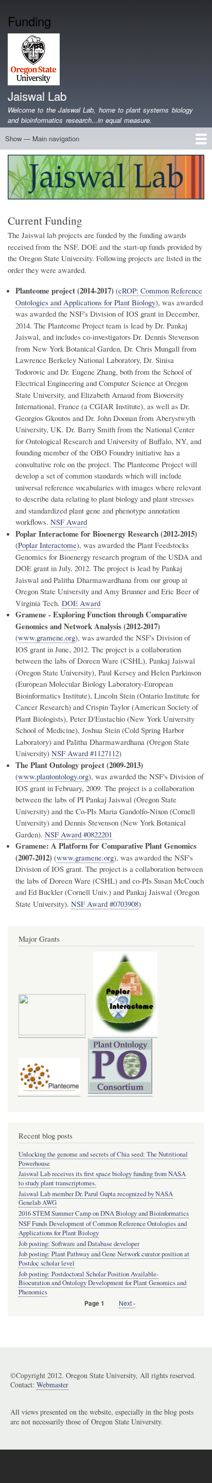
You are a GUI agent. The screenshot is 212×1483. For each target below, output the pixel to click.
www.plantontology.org (53, 776)
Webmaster (52, 1384)
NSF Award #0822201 (78, 834)
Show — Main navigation (42, 138)
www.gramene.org (46, 637)
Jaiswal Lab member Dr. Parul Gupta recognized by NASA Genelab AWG (96, 1198)
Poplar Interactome (47, 545)
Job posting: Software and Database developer (79, 1243)
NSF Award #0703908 (104, 904)
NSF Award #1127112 (85, 753)
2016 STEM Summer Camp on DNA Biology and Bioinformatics (104, 1213)
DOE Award (81, 603)
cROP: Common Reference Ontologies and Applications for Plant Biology (108, 296)
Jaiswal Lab (37, 95)
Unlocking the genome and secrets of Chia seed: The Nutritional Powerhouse (103, 1159)
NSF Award (68, 522)
